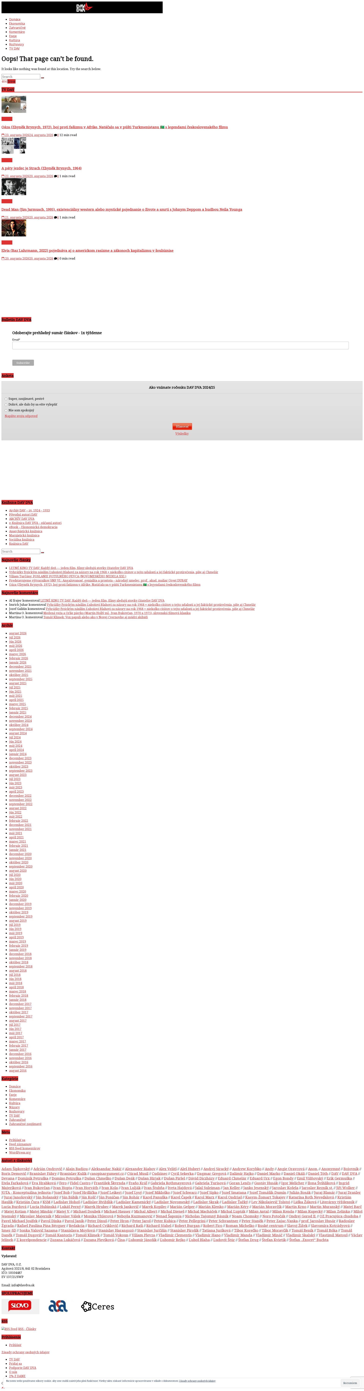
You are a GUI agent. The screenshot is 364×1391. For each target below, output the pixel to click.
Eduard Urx (260, 1178)
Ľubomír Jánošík (142, 1239)
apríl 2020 (16, 887)
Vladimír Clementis (175, 1235)
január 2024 (17, 754)
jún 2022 (15, 812)
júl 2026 (14, 637)
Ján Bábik (70, 1197)
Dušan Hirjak (149, 1178)
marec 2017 (17, 1041)
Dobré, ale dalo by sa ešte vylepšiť (32, 404)
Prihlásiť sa (17, 1140)
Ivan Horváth (86, 1187)
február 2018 (18, 995)
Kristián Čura (27, 1201)
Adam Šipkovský (16, 1168)
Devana (8, 1178)
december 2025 (20, 666)
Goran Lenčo (240, 1182)
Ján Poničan (109, 1197)
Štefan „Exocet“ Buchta (309, 1239)
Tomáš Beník (302, 1230)
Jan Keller (231, 1187)
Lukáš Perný (70, 1206)
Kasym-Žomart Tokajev (265, 1197)
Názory (14, 1107)
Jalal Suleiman (207, 1187)
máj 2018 (15, 983)
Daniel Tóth (318, 1173)
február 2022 (18, 821)
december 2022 (20, 796)
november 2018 (20, 958)
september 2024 (20, 729)
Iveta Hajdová (180, 1187)
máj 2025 (15, 696)
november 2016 (20, 1058)
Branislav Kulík (73, 1173)
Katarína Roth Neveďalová (311, 1197)
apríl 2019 (16, 937)
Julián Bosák (300, 1192)
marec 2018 (17, 991)
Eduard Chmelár (232, 1178)
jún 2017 (15, 1029)
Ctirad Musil (137, 1173)
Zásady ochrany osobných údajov (25, 1352)
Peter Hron (119, 1220)
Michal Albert (145, 1211)
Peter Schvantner (223, 1220)
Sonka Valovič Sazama (39, 1230)
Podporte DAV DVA (22, 1368)
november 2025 (20, 671)
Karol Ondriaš (230, 1197)
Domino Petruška (66, 1178)
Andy (269, 1168)
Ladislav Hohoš (67, 1201)
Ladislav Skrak (206, 1201)
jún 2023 (15, 783)
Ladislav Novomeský (172, 1201)
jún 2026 (15, 641)
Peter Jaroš (141, 1220)
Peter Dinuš (97, 1220)
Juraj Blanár (324, 1192)
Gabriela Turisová (210, 1182)
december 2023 (20, 758)
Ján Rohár (131, 1197)
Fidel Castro (80, 1182)
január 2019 (17, 950)
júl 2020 (14, 875)
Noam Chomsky (245, 1216)
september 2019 (20, 916)
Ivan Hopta (62, 1187)
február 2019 (18, 945)
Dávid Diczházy (201, 1178)
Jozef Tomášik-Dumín (268, 1192)
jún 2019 (15, 929)
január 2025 (17, 712)
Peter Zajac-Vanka (282, 1220)
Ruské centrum (271, 1225)
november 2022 (20, 800)
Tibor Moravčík (275, 1230)
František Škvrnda (109, 1182)
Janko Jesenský (256, 1187)
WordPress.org (20, 1152)
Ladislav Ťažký (235, 1201)
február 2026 (18, 658)
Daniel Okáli (294, 1173)
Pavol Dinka (51, 1220)
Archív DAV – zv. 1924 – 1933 (29, 510)
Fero (63, 1182)
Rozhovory (16, 44)
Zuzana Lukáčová (65, 1239)
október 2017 (18, 1012)
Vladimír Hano (208, 1235)
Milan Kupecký (310, 1211)
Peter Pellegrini (192, 1220)
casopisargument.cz (107, 1173)
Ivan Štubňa (154, 1187)
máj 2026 (15, 646)
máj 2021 (15, 833)
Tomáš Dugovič (29, 1235)
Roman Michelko (240, 1225)
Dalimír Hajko (242, 1173)
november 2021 (20, 829)
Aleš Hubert (190, 1168)
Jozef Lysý (133, 1192)
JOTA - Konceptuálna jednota (26, 1192)
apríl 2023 (16, 791)
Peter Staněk (252, 1220)
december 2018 (20, 954)
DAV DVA (349, 1173)
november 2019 (20, 908)
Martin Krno (295, 1206)
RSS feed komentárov (24, 1148)
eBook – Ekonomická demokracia (33, 527)
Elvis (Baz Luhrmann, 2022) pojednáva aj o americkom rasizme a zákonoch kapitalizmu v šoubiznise (87, 250)
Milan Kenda (283, 1211)
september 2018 (20, 966)
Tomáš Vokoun (115, 1235)
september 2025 (20, 679)
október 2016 (18, 1062)
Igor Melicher (292, 1182)
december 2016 (20, 1054)
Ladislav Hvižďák (98, 1201)
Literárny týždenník (337, 1201)
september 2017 (20, 1016)
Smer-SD (9, 1230)
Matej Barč (352, 1206)
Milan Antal (259, 1211)
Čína (121, 1239)
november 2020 (20, 858)
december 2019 (20, 904)
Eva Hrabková (44, 1182)
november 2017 (20, 1008)
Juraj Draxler (349, 1192)
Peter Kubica (165, 1220)
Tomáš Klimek (87, 1235)
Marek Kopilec (154, 1206)
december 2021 (20, 825)
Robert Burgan (187, 1225)
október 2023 (18, 766)
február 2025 (18, 708)
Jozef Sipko (209, 1192)
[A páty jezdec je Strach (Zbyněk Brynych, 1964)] (14, 153)
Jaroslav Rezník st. (317, 1187)
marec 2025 (17, 704)
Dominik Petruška (33, 1178)
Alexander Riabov (140, 1168)
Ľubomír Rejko (172, 1239)
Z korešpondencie (31, 1239)
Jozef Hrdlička (85, 1192)
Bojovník (351, 1168)
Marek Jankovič (125, 1206)
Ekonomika (17, 23)
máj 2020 (15, 883)
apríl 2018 (16, 987)
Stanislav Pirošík (184, 1230)
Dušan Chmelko (98, 1178)
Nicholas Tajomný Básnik (206, 1216)
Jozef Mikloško (157, 1192)
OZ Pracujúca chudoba (339, 1216)
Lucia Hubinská (43, 1206)
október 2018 (18, 962)
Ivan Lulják (131, 1187)
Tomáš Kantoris (58, 1235)
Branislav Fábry (43, 1173)
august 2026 (18, 633)
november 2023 (20, 762)
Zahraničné (17, 28)
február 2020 (18, 896)
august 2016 (18, 1070)
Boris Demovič (14, 1173)
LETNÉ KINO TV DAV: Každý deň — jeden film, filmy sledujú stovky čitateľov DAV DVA (71, 568)
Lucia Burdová (14, 1206)
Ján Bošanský (47, 1197)
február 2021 (18, 846)
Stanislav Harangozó (116, 1230)
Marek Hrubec (96, 1206)
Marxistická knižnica (24, 535)
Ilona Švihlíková (321, 1182)
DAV (335, 1173)
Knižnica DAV (18, 544)
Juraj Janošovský (18, 1197)
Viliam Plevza (143, 1235)
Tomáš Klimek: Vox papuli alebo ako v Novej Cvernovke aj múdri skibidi (95, 617)
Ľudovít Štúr (224, 1239)
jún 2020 (15, 879)
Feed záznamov (20, 1144)
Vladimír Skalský (300, 1235)
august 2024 (18, 733)
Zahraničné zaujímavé (25, 1124)
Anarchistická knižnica (25, 531)
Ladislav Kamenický (133, 1201)
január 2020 (17, 900)
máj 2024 (15, 746)
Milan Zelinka (338, 1211)
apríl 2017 (16, 1037)
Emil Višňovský (310, 1178)
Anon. (313, 1168)
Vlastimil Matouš (333, 1235)
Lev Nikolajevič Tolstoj (270, 1201)
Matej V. (63, 1211)
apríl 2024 (16, 750)
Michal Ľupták (233, 1211)
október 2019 (18, 912)
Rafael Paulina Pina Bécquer (41, 1225)
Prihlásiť (15, 1345)
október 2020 (18, 862)
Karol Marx (204, 1197)
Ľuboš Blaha (199, 1239)
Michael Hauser (117, 1211)
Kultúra (14, 40)
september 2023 (20, 771)
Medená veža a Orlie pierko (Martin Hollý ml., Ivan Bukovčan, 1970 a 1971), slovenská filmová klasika (117, 613)
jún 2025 (15, 691)
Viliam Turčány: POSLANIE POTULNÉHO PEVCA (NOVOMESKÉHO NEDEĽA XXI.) (67, 576)
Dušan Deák (125, 1178)
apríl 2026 (16, 650)
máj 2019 (15, 933)
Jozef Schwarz (185, 1192)
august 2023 (18, 775)
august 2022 (18, 808)
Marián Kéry (238, 1206)
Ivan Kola (110, 1187)
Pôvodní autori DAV (23, 514)
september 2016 (20, 1066)
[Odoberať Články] (9, 1329)
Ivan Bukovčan (37, 1187)
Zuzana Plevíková (99, 1239)
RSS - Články (27, 1329)
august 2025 (18, 683)
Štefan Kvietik (274, 1239)
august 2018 (18, 970)
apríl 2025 (16, 700)
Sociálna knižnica (21, 539)
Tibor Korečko (246, 1230)
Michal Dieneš (172, 1211)
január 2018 (17, 1000)
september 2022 (20, 804)
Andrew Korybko (246, 1168)
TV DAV (14, 48)
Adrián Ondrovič (47, 1168)
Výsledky (182, 433)
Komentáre (17, 32)
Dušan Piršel (174, 1178)
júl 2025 (14, 687)
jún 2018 (15, 979)
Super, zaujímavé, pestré (26, 399)
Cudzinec (159, 1173)
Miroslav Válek (67, 1216)
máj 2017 (15, 1033)
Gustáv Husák (266, 1182)
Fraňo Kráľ (138, 1182)
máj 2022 (15, 816)
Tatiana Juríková (216, 1230)
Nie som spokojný (21, 410)
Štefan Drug (248, 1239)
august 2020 (18, 871)
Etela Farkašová (15, 1182)
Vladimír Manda (238, 1235)
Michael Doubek (86, 1211)
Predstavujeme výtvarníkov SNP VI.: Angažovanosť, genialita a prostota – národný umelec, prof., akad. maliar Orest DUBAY (98, 580)
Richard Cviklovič (103, 1225)
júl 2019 (14, 925)
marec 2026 (17, 654)
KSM (46, 1201)
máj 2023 (15, 787)
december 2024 (20, 716)
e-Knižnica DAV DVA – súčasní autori (35, 523)
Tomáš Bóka (327, 1230)
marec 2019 (17, 941)
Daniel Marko (268, 1173)
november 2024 (20, 721)
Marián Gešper (182, 1206)
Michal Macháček (202, 1211)
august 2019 (18, 920)
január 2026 (17, 662)
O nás (13, 1372)
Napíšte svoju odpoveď (21, 416)
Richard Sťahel (158, 1225)
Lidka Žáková (305, 1201)
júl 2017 (14, 1025)
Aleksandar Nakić (106, 1168)
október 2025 (18, 675)
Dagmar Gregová (211, 1173)
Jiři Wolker (345, 1187)
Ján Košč (89, 1197)
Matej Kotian (15, 1211)
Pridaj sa (15, 1363)
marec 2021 (17, 841)
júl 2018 (14, 975)
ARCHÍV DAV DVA (21, 519)
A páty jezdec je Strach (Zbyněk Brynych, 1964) (42, 168)
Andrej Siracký (216, 1168)
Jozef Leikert (111, 1192)
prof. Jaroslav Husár (318, 1220)
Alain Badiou (77, 1168)
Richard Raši (132, 1225)
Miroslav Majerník (35, 1216)
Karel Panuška (155, 1197)
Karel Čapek (181, 1197)
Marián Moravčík (267, 1206)
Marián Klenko (211, 1206)
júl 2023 (14, 779)
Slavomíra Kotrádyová (330, 1225)
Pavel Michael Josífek (20, 1220)
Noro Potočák (273, 1216)
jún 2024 (15, 741)
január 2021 (17, 850)
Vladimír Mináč (269, 1235)
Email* (16, 339)
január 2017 (17, 1050)
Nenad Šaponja (169, 1216)
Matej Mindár (41, 1211)
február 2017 (18, 1045)
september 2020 (20, 866)
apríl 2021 (16, 837)
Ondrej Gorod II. (302, 1216)
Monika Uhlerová (98, 1216)
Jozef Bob (62, 1192)
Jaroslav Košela (285, 1187)
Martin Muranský (325, 1206)
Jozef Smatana (234, 1192)
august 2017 (18, 1020)
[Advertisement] (115, 286)
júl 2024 (14, 737)
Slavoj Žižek (297, 1225)
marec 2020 (17, 891)
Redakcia (77, 1225)
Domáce (14, 19)
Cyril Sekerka (182, 1173)
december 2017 (20, 1004)
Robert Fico (212, 1225)
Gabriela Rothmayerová (171, 1182)
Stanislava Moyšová (78, 1230)
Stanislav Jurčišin (152, 1230)
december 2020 (20, 854)
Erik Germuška (339, 1178)
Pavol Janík (74, 1220)
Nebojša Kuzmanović (134, 1216)
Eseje (13, 36)
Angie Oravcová (291, 1168)
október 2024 (18, 725)
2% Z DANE (17, 1376)
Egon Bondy (283, 1178)
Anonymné (330, 1168)
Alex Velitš (168, 1168)
